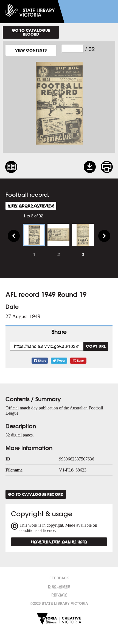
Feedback (59, 577)
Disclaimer (59, 586)
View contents (31, 50)
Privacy (59, 594)
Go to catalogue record (31, 32)
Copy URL (96, 346)
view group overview (31, 205)
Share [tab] (59, 331)
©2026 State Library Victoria (59, 603)
